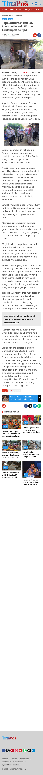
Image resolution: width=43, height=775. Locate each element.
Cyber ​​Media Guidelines (12, 765)
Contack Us (7, 762)
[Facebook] (26, 406)
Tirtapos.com (24, 72)
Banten (4, 19)
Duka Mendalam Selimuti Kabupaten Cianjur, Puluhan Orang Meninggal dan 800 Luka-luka (31, 454)
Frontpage (24, 759)
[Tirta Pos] (15, 3)
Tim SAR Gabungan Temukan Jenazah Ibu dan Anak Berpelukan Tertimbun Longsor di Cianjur (11, 434)
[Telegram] (35, 406)
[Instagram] (16, 750)
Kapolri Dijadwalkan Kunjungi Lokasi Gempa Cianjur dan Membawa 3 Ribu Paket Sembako (30, 430)
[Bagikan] (39, 35)
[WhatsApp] (39, 406)
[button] (32, 3)
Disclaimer (19, 762)
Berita (11, 19)
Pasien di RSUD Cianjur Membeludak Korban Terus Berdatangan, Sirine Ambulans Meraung (11, 455)
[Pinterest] (12, 750)
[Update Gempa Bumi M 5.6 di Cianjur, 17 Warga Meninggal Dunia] (11, 465)
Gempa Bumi (15, 391)
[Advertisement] (21, 511)
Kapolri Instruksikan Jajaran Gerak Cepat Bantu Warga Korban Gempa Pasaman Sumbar (31, 482)
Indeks (14, 759)
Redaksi (5, 759)
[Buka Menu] (36, 3)
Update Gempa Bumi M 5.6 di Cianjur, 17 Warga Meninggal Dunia (10, 475)
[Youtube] (20, 750)
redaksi (4, 34)
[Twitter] (30, 406)
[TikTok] (29, 750)
